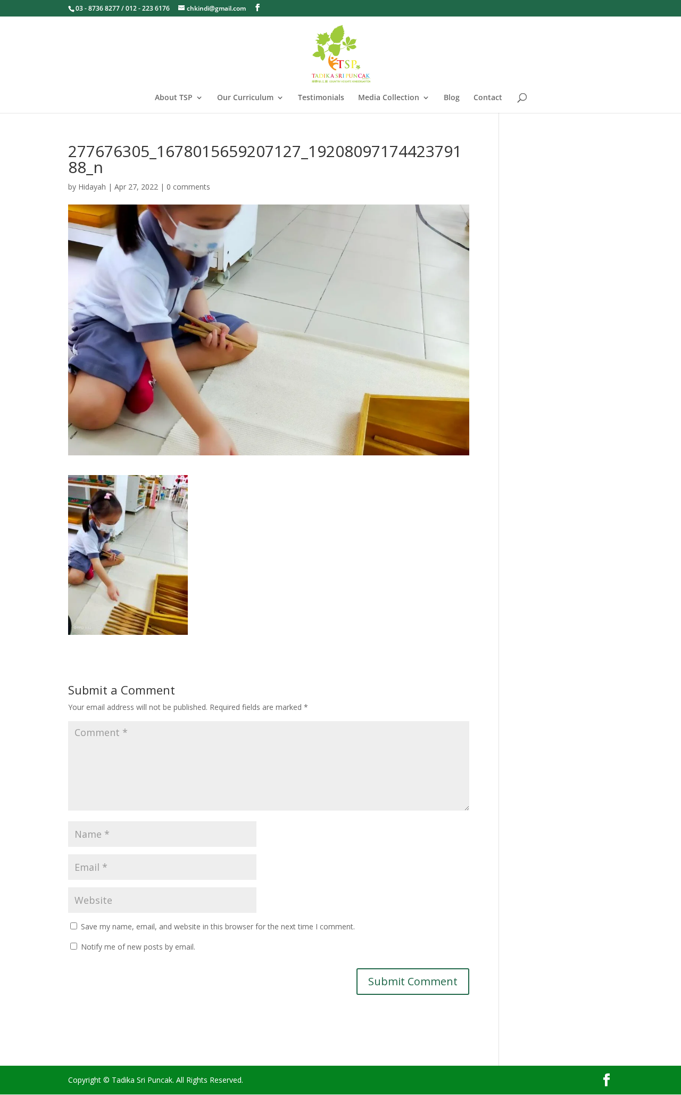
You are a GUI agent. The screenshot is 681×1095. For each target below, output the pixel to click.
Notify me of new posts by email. (138, 947)
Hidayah (92, 187)
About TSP (174, 98)
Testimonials (321, 98)
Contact (488, 98)
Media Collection (388, 98)
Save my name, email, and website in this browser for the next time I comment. (218, 926)
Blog (452, 98)
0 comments (188, 187)
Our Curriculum (245, 98)
